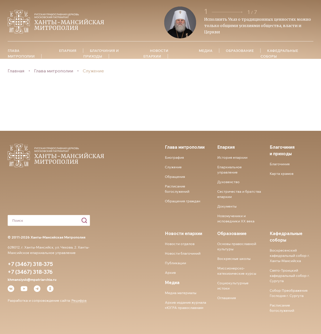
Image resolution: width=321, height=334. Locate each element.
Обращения (175, 176)
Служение (93, 70)
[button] (227, 12)
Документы (226, 206)
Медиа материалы (180, 293)
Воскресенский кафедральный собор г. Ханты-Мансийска (290, 255)
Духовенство (228, 182)
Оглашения (226, 298)
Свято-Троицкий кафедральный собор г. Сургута (290, 275)
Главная (16, 70)
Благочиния (280, 164)
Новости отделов (180, 244)
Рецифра (78, 300)
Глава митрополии (53, 70)
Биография (174, 157)
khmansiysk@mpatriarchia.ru (32, 279)
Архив (170, 272)
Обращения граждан (182, 201)
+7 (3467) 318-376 (30, 272)
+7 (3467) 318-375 (30, 264)
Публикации (175, 263)
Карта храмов (281, 173)
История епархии (232, 157)
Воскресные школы (233, 258)
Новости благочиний (182, 253)
